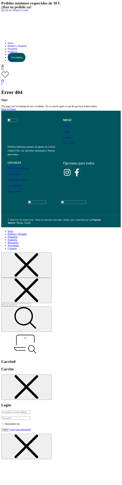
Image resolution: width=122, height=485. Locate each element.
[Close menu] (26, 265)
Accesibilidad (14, 185)
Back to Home (8, 109)
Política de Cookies (17, 180)
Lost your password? (20, 429)
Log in (5, 429)
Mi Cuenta (68, 143)
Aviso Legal (14, 174)
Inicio (66, 126)
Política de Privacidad (18, 168)
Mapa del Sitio (15, 191)
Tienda (66, 131)
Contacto (67, 137)
